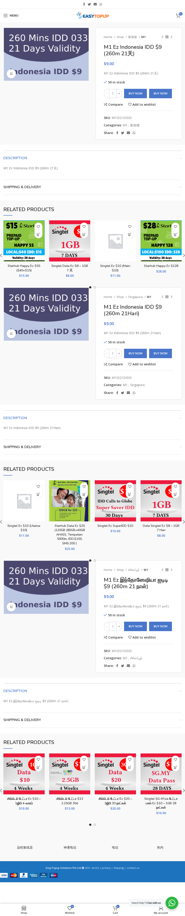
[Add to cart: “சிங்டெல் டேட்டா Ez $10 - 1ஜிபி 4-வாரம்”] (38, 767)
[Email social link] (95, 4)
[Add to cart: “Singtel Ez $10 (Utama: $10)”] (38, 494)
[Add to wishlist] (38, 226)
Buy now (160, 93)
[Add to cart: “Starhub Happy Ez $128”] (175, 234)
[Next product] (171, 37)
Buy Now (135, 93)
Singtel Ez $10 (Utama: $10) (24, 528)
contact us (133, 867)
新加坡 (133, 37)
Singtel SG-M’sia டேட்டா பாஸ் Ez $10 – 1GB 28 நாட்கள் (161, 803)
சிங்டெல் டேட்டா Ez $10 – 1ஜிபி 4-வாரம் (24, 801)
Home (108, 37)
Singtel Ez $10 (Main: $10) (115, 268)
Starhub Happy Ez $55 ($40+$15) (24, 268)
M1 (143, 37)
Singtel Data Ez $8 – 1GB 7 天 (69, 268)
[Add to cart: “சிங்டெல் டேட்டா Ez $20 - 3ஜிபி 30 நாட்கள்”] (130, 767)
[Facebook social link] (84, 4)
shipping (118, 867)
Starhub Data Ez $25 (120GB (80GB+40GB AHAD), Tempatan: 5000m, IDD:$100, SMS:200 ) (69, 534)
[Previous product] (162, 37)
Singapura (135, 297)
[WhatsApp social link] (101, 4)
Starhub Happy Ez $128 (161, 266)
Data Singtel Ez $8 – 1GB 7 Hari (161, 528)
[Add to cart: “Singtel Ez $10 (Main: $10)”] (130, 234)
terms (95, 867)
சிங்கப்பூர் (134, 570)
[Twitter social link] (89, 4)
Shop (121, 37)
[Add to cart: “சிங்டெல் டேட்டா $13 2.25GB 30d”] (84, 767)
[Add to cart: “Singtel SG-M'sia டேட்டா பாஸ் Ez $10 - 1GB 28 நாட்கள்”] (175, 767)
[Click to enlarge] (11, 73)
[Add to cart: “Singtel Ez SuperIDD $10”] (130, 494)
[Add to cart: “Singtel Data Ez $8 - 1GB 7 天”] (84, 234)
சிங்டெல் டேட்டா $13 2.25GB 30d (69, 801)
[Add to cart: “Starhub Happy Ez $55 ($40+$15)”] (38, 234)
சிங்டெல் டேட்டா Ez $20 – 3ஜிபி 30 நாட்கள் (115, 801)
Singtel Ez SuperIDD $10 (115, 526)
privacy (106, 867)
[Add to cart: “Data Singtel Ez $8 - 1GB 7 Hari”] (175, 494)
